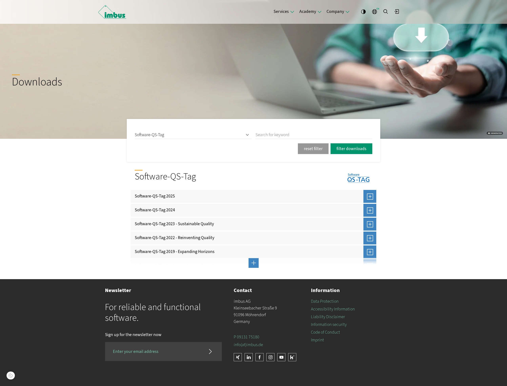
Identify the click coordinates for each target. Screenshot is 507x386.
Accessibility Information (333, 309)
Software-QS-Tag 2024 (155, 210)
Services (281, 11)
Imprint (317, 340)
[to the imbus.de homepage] (112, 12)
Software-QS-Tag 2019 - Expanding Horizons (174, 251)
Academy (307, 11)
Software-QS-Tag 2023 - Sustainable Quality (174, 224)
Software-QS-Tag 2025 (155, 196)
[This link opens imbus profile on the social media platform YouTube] (281, 357)
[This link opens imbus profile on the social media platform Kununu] (292, 357)
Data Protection (325, 301)
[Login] (396, 11)
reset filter (313, 149)
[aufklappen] (369, 196)
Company (335, 11)
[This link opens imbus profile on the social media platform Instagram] (270, 357)
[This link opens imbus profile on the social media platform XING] (238, 357)
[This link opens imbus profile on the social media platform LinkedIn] (249, 357)
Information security (329, 324)
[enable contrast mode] (363, 11)
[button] (385, 11)
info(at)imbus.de (248, 345)
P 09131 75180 (246, 337)
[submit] (210, 351)
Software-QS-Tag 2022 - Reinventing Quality (174, 238)
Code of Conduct (325, 332)
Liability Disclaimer (328, 317)
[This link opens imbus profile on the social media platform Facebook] (259, 357)
